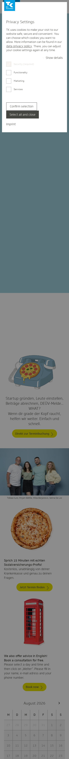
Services (18, 89)
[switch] (52, 58)
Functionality (20, 72)
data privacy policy (19, 46)
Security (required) (24, 64)
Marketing (19, 80)
